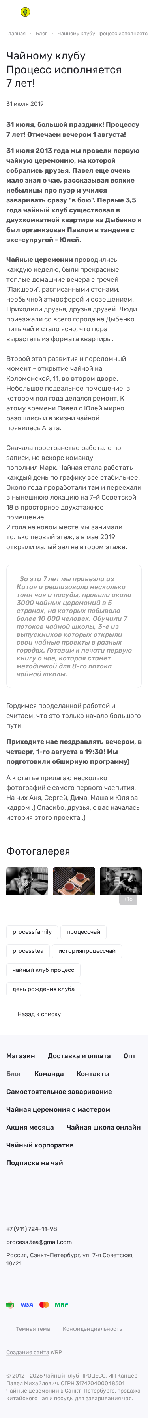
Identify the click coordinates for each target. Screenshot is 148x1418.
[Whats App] (58, 1204)
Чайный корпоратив (40, 1145)
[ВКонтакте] (11, 1204)
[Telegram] (27, 1204)
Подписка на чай (34, 1163)
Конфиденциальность (92, 1329)
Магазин (20, 1056)
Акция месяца (30, 1127)
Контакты (93, 1074)
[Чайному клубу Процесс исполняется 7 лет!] (27, 888)
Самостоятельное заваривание (59, 1091)
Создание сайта (27, 1352)
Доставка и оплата (79, 1056)
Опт (130, 1056)
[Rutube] (74, 1204)
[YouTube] (42, 1204)
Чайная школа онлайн (104, 1127)
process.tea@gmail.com (39, 1242)
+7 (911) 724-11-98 (31, 1229)
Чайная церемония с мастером (58, 1109)
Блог (14, 1074)
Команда (49, 1074)
